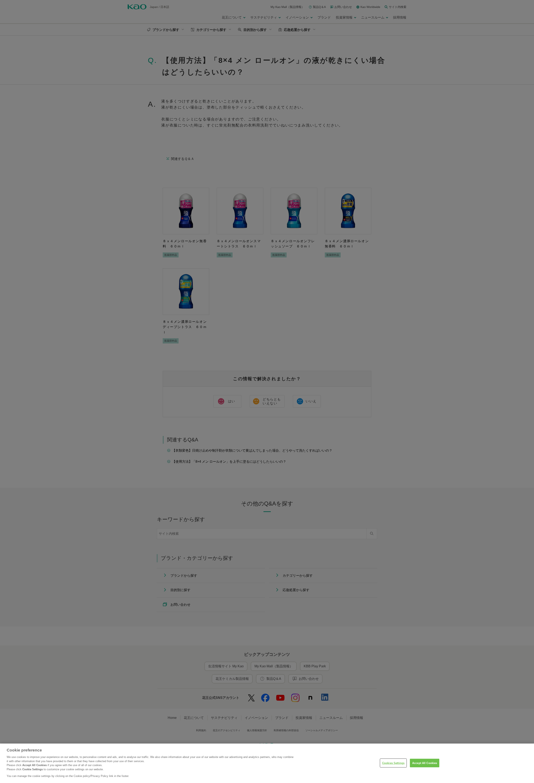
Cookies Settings (393, 762)
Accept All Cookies (424, 762)
